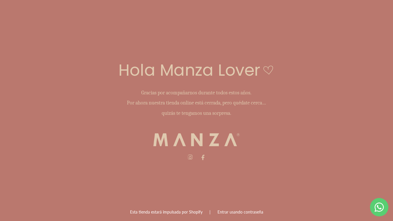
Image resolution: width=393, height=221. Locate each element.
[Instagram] (190, 157)
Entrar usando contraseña (240, 211)
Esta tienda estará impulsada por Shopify (167, 211)
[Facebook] (203, 157)
